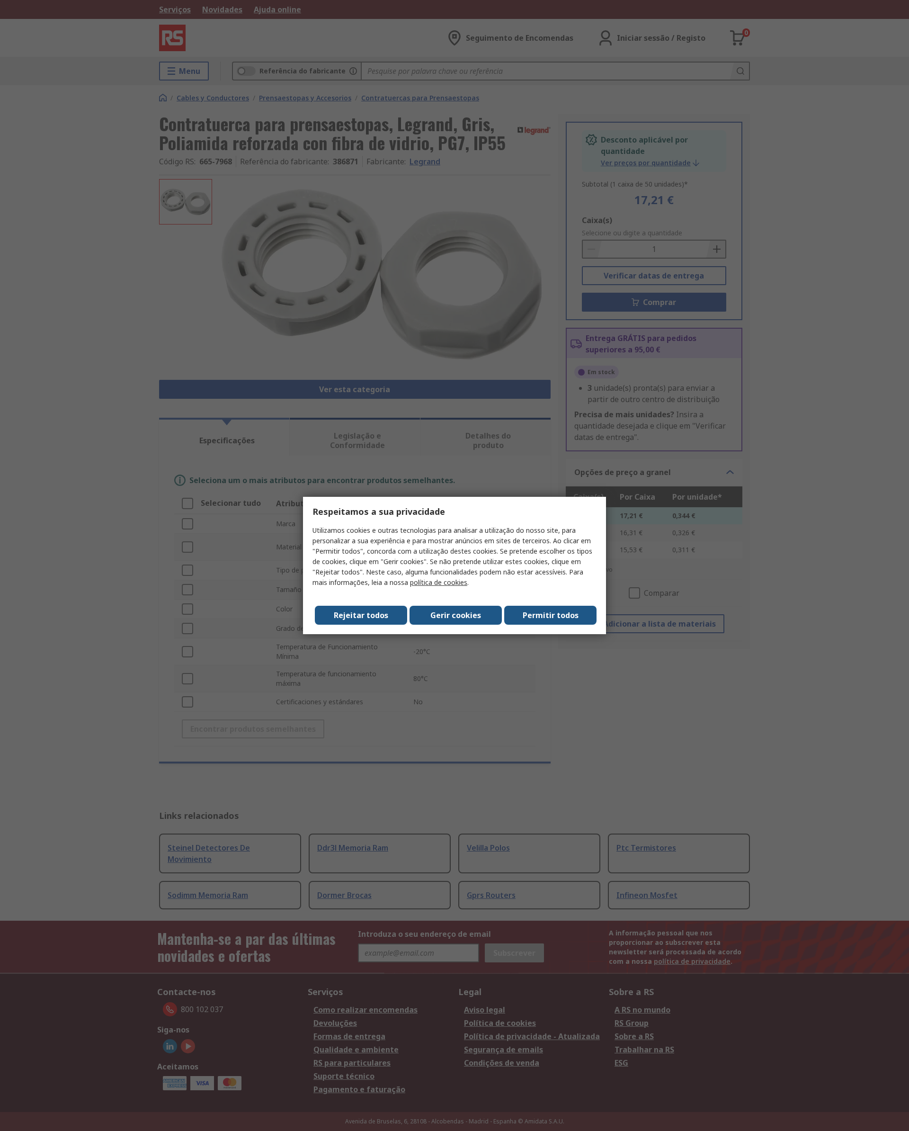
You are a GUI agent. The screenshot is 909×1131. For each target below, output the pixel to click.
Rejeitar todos (361, 615)
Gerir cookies (455, 615)
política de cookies (438, 582)
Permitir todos (551, 615)
